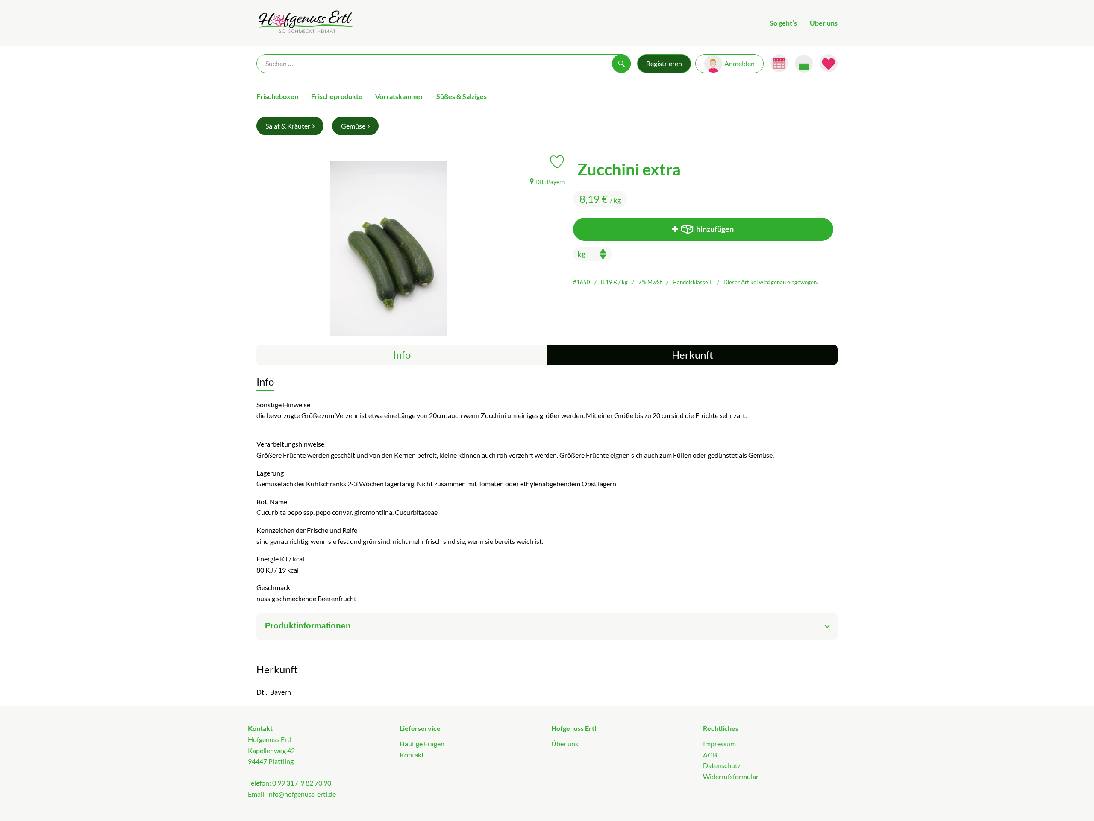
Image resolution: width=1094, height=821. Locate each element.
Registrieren (664, 63)
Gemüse (353, 126)
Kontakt (412, 755)
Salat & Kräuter (287, 126)
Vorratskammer (399, 96)
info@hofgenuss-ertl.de (301, 794)
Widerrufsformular (731, 776)
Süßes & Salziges (461, 96)
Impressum (719, 743)
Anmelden (739, 63)
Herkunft (692, 354)
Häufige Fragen (422, 743)
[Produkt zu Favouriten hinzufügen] (557, 161)
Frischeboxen (277, 96)
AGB (710, 755)
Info (402, 354)
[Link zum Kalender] (779, 63)
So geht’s (783, 23)
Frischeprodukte (336, 96)
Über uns (824, 23)
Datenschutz (722, 765)
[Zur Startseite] (305, 23)
